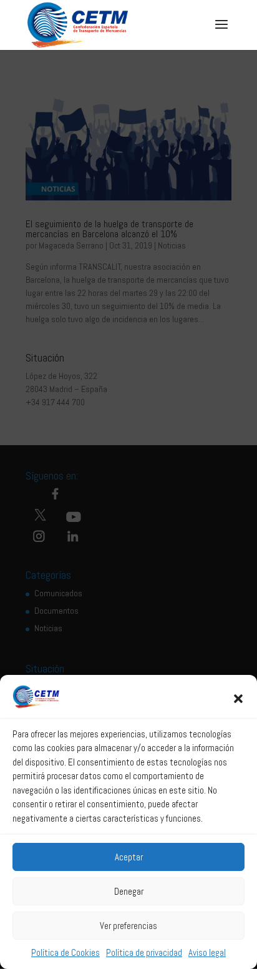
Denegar (128, 891)
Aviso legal (207, 952)
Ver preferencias (128, 926)
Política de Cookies (65, 952)
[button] (238, 698)
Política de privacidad (144, 952)
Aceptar (129, 857)
